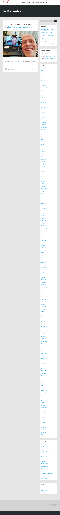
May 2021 (42, 174)
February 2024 (43, 119)
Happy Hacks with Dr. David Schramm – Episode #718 (48, 30)
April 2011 (42, 368)
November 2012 (43, 338)
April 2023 (42, 136)
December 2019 (43, 203)
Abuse (42, 444)
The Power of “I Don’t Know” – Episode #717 (47, 33)
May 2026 (42, 73)
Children (42, 449)
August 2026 (43, 68)
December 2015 (43, 282)
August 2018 (43, 230)
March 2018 (43, 238)
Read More (34, 69)
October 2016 (43, 265)
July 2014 (42, 311)
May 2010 (42, 380)
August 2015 (43, 289)
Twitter (32, 2)
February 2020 (43, 200)
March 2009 (43, 402)
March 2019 (43, 218)
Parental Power (43, 461)
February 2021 (43, 179)
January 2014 (43, 321)
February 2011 (43, 370)
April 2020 (42, 196)
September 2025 (44, 87)
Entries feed (43, 488)
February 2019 (43, 220)
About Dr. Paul (47, 53)
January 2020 (43, 201)
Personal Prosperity (44, 466)
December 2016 (43, 262)
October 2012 (43, 339)
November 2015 (43, 284)
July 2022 (42, 151)
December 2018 (43, 223)
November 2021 (43, 164)
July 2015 (42, 291)
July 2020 (42, 191)
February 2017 (43, 260)
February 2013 (43, 334)
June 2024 (42, 112)
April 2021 (42, 176)
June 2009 (42, 397)
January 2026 (43, 80)
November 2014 (43, 304)
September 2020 (44, 188)
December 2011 (43, 356)
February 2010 (43, 385)
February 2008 (43, 424)
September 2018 (44, 228)
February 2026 (43, 78)
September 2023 (44, 127)
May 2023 (42, 134)
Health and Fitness (44, 456)
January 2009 (43, 405)
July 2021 (42, 171)
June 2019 (42, 213)
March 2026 (43, 77)
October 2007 (43, 430)
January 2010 (43, 387)
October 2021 (43, 166)
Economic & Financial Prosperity (46, 451)
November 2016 (43, 264)
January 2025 (43, 100)
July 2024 (42, 110)
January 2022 (43, 161)
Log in (42, 487)
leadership (42, 458)
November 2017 (43, 245)
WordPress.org (43, 492)
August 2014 (43, 309)
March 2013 (43, 333)
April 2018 (42, 237)
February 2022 (43, 159)
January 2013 (43, 336)
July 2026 (42, 70)
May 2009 (42, 398)
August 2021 (43, 169)
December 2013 (43, 323)
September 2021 (44, 168)
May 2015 (42, 294)
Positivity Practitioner (44, 471)
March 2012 (43, 351)
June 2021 (42, 173)
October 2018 (43, 227)
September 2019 (44, 208)
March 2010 (43, 383)
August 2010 (43, 375)
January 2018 (43, 242)
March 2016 (43, 277)
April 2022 (42, 156)
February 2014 (43, 319)
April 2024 (42, 115)
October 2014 (43, 306)
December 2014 (43, 302)
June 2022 (42, 152)
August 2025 (43, 88)
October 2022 (43, 146)
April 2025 (42, 95)
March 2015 (43, 297)
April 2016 (42, 275)
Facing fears (32, 27)
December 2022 (43, 142)
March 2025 (43, 97)
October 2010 (43, 373)
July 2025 (42, 90)
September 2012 (44, 341)
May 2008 (42, 419)
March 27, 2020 (6, 26)
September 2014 (44, 307)
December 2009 (44, 388)
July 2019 (42, 211)
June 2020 (42, 193)
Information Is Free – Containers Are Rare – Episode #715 (48, 41)
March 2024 (43, 117)
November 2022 (43, 144)
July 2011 (42, 363)
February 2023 (43, 139)
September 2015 (44, 287)
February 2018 (43, 240)
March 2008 (43, 422)
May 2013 (42, 329)
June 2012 (42, 346)
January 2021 (43, 181)
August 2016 (43, 269)
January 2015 (43, 301)
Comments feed (44, 490)
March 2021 (43, 178)
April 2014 (42, 316)
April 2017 (42, 257)
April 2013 (42, 331)
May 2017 (42, 255)
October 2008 (43, 410)
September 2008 (44, 412)
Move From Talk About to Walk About (18, 24)
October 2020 (43, 186)
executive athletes (21, 27)
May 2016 (42, 274)
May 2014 (42, 314)
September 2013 (44, 326)
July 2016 (42, 270)
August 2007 (43, 434)
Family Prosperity (44, 454)
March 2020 (43, 198)
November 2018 (43, 225)
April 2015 (42, 296)
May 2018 (42, 235)
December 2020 (43, 183)
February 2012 (43, 353)
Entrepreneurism (44, 453)
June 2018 (42, 233)
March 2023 (43, 137)
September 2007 (44, 432)
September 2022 (44, 147)
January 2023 (43, 141)
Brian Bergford (16, 27)
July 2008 (42, 415)
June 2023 (42, 132)
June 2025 (42, 92)
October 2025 (43, 85)
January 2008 (43, 425)
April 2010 (42, 382)
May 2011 (42, 366)
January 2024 (43, 120)
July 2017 (42, 252)
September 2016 (44, 267)
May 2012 (42, 348)
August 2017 (43, 250)
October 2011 (43, 360)
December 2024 (43, 102)
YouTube (37, 2)
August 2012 (43, 343)
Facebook (28, 2)
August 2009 (43, 393)
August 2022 (43, 149)
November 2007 (44, 429)
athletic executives (11, 27)
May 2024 (42, 114)
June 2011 (42, 365)
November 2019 (43, 205)
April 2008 (42, 420)
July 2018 (42, 232)
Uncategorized (43, 476)
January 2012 (43, 355)
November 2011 (43, 358)
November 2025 (43, 83)
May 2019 (42, 215)
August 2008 (43, 414)
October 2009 (43, 392)
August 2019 (43, 210)
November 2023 (43, 124)
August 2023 (43, 129)
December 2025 (43, 82)
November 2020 (44, 184)
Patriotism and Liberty (45, 463)
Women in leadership (44, 478)
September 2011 (43, 361)
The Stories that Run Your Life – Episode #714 (48, 44)
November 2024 (44, 104)
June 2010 (42, 378)
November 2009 (44, 390)
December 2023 (43, 122)
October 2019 (43, 206)
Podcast (14, 22)
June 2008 (42, 417)
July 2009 (42, 395)
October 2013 (43, 324)
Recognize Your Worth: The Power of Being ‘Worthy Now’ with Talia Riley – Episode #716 (48, 37)
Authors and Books (44, 446)
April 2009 (42, 400)
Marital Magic (43, 459)
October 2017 (43, 247)
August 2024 (43, 109)
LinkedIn (42, 2)
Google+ (46, 2)
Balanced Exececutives (8, 22)
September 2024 (44, 107)
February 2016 (43, 279)
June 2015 (42, 292)
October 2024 (43, 105)
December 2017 (43, 243)
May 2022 (42, 154)
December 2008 (44, 407)
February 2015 (43, 299)
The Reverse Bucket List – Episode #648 (51, 54)
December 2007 (43, 427)
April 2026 (42, 75)
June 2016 (42, 272)
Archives (23, 2)
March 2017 (43, 259)
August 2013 (43, 328)
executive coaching (27, 27)
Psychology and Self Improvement (22, 22)
